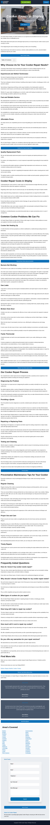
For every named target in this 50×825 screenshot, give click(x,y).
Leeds (3, 751)
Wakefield (28, 743)
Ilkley (3, 743)
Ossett (27, 740)
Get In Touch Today (25, 55)
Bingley (6, 668)
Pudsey (19, 668)
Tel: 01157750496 (26, 2)
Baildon (2, 668)
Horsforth (4, 738)
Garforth (27, 745)
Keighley (4, 740)
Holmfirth (28, 748)
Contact (46, 2)
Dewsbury (28, 737)
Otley (3, 741)
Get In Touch (25, 807)
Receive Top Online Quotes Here (25, 367)
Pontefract (28, 751)
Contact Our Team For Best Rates (25, 148)
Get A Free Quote (25, 721)
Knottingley (28, 753)
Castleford (28, 749)
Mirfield (27, 735)
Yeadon (15, 668)
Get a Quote (24, 24)
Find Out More (25, 470)
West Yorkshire (5, 753)
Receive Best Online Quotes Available (25, 261)
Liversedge (4, 748)
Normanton (28, 746)
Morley (3, 749)
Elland (27, 734)
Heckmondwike (29, 730)
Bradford (11, 668)
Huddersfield (28, 738)
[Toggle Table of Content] (13, 60)
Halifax (4, 745)
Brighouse (4, 746)
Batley (27, 732)
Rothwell (28, 741)
